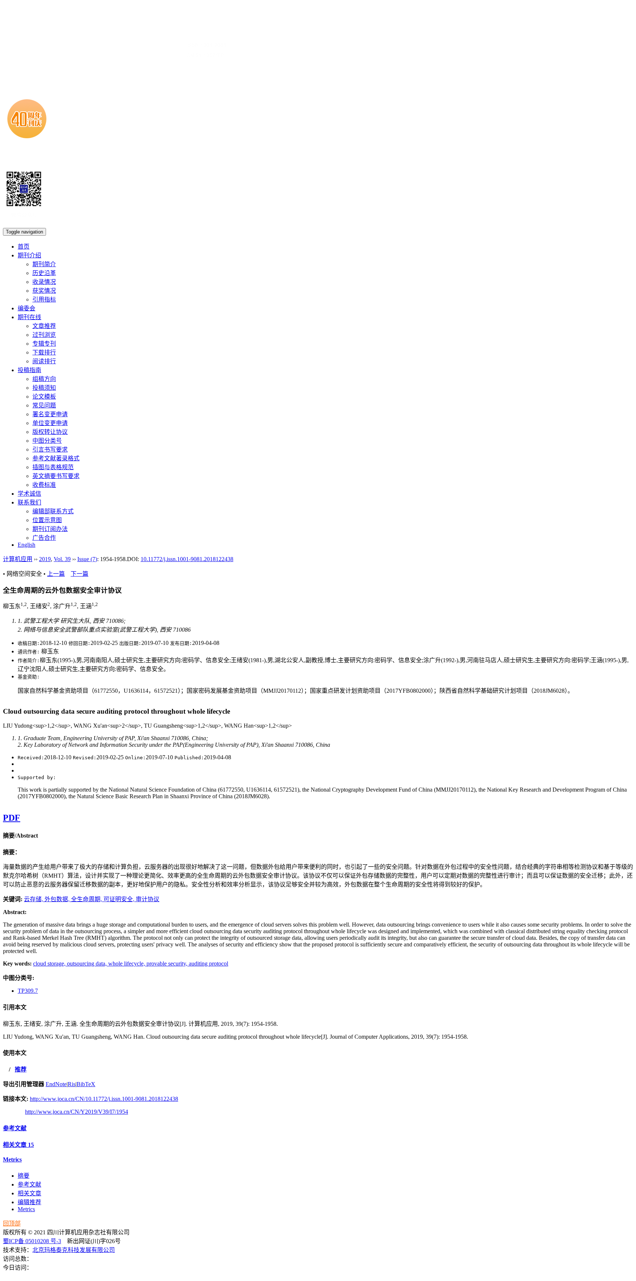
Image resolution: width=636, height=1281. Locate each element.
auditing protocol (208, 963)
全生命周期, (87, 899)
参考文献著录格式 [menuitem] (56, 458)
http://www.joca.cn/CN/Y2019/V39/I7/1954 (76, 1112)
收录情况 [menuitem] (44, 282)
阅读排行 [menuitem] (44, 361)
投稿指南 (29, 370)
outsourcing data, (87, 963)
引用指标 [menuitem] (44, 299)
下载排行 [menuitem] (44, 352)
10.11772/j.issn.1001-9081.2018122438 (187, 559)
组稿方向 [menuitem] (44, 379)
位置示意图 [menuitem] (47, 520)
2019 (45, 559)
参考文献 (14, 1128)
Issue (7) (87, 559)
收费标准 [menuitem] (44, 485)
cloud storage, (50, 963)
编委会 (26, 308)
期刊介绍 (29, 255)
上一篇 (56, 574)
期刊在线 (29, 317)
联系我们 (29, 502)
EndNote (56, 1084)
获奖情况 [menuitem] (44, 291)
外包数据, (58, 899)
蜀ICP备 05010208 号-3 (32, 1241)
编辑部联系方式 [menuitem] (53, 511)
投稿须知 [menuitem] (44, 388)
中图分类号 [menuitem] (47, 441)
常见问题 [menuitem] (44, 405)
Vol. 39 (62, 559)
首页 (23, 246)
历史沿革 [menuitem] (44, 273)
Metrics (12, 1159)
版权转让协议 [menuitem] (50, 432)
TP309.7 (28, 991)
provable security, (167, 963)
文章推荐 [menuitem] (44, 326)
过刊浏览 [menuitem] (44, 335)
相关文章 (18, 1145)
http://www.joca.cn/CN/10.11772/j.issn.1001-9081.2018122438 (104, 1099)
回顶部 (12, 1223)
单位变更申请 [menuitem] (50, 423)
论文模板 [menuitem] (44, 396)
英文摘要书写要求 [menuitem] (56, 476)
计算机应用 (17, 559)
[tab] (318, 835)
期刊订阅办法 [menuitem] (50, 529)
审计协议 (147, 899)
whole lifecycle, (127, 963)
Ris (71, 1084)
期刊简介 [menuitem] (44, 264)
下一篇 (79, 574)
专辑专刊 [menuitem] (44, 343)
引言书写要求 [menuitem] (50, 449)
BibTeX (86, 1084)
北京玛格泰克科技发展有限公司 (73, 1250)
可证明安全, (119, 899)
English (26, 545)
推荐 (20, 1069)
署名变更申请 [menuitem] (50, 414)
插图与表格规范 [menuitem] (53, 467)
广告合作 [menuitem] (44, 538)
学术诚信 (29, 493)
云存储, (34, 899)
